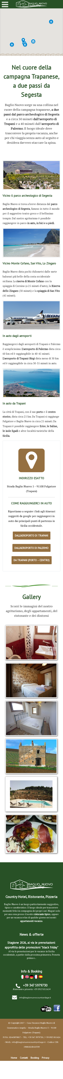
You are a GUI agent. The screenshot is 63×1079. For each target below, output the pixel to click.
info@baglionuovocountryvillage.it (35, 997)
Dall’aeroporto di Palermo (31, 548)
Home (14, 1058)
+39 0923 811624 (42, 989)
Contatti (24, 1058)
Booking (35, 1058)
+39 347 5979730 (35, 985)
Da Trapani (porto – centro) (32, 560)
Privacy (45, 1058)
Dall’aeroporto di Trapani (31, 535)
